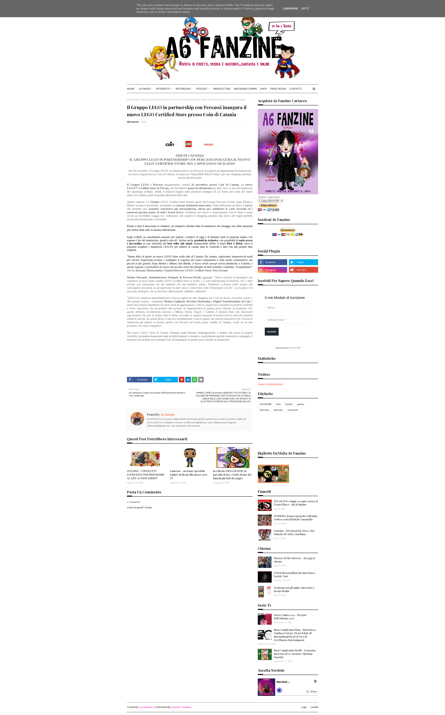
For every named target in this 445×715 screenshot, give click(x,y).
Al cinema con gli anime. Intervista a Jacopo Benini (294, 589)
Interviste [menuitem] (163, 88)
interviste (278, 409)
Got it (305, 8)
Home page (133, 99)
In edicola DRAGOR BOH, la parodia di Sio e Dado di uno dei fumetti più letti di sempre (232, 474)
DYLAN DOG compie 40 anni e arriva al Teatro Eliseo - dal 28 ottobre (296, 503)
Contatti (314, 707)
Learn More (290, 8)
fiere (278, 404)
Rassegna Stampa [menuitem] (245, 88)
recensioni (293, 409)
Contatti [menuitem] (295, 88)
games (300, 404)
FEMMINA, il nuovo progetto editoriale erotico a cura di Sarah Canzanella (296, 517)
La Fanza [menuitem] (144, 88)
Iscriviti (271, 331)
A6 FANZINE (266, 404)
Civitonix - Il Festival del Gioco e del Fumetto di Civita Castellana (294, 532)
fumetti (288, 404)
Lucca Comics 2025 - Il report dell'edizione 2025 (290, 616)
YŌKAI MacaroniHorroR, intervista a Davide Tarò (294, 574)
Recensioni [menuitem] (183, 88)
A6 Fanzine (133, 121)
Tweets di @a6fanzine (270, 384)
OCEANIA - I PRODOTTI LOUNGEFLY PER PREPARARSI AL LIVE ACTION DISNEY (145, 474)
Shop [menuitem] (263, 88)
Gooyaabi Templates (181, 707)
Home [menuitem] (130, 88)
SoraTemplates (146, 707)
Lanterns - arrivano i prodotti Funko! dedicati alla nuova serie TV (188, 474)
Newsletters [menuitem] (221, 88)
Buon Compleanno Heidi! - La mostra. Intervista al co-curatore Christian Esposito (295, 654)
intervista (264, 409)
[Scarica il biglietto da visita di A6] (273, 482)
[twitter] (303, 262)
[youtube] (303, 270)
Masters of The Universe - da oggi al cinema (294, 560)
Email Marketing (282, 348)
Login (304, 707)
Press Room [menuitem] (278, 88)
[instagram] (272, 270)
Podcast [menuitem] (202, 88)
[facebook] (272, 262)
